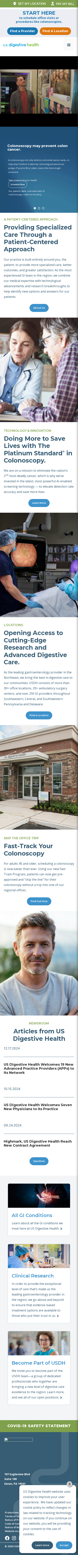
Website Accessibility (17, 1531)
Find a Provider (22, 31)
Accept (64, 1545)
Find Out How (39, 901)
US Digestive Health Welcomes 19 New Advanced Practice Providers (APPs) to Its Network (39, 1068)
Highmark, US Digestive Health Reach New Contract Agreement (38, 1143)
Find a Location (39, 715)
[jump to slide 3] (43, 208)
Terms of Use (13, 1516)
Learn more (42, 1545)
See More (39, 1161)
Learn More (39, 502)
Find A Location (55, 31)
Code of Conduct (15, 1523)
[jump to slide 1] (35, 208)
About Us (39, 307)
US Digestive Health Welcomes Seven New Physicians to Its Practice (38, 1107)
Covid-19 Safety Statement (39, 1426)
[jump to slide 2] (39, 208)
